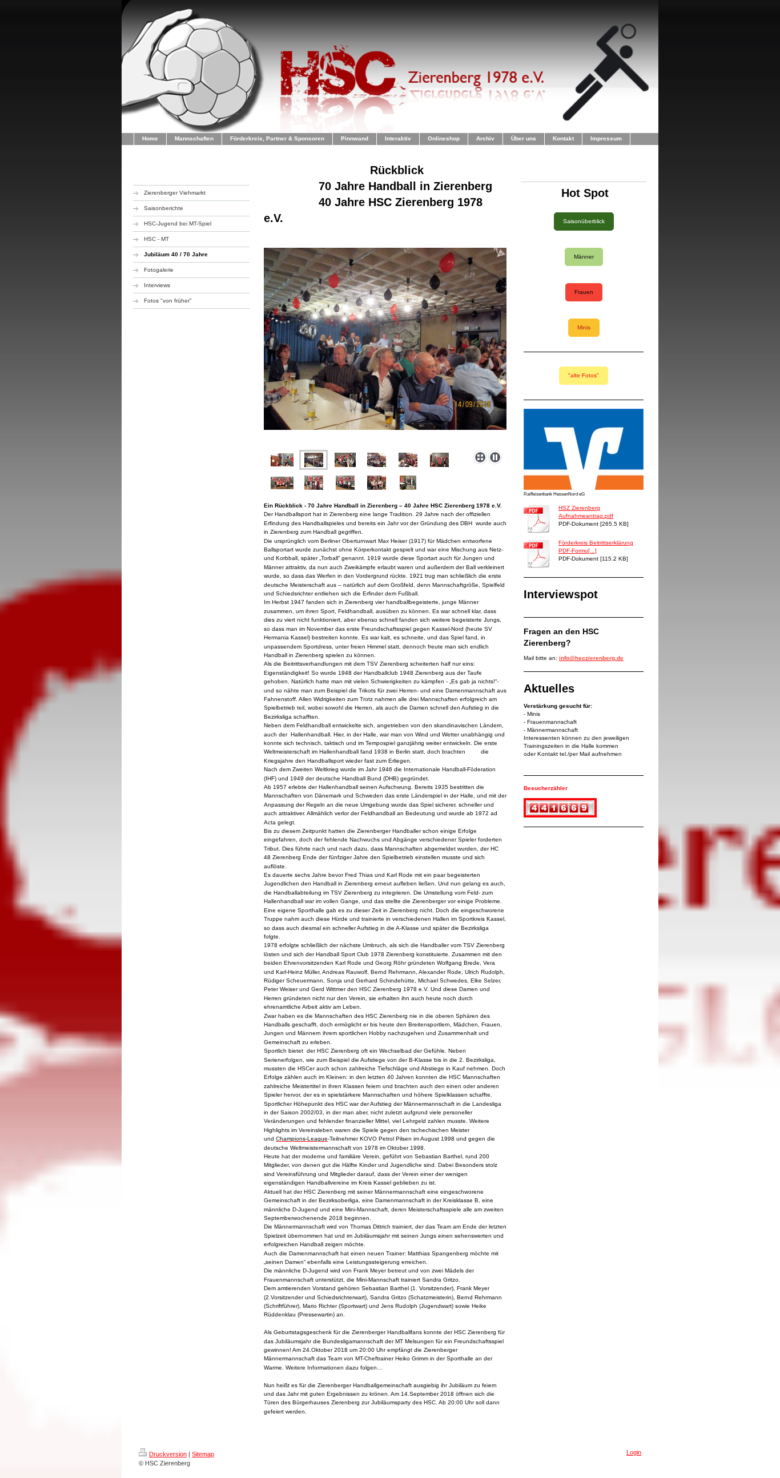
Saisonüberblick (584, 221)
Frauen (583, 292)
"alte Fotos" (583, 375)
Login (633, 1452)
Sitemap (203, 1454)
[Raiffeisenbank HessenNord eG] (584, 449)
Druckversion (168, 1454)
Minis (583, 327)
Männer (584, 256)
